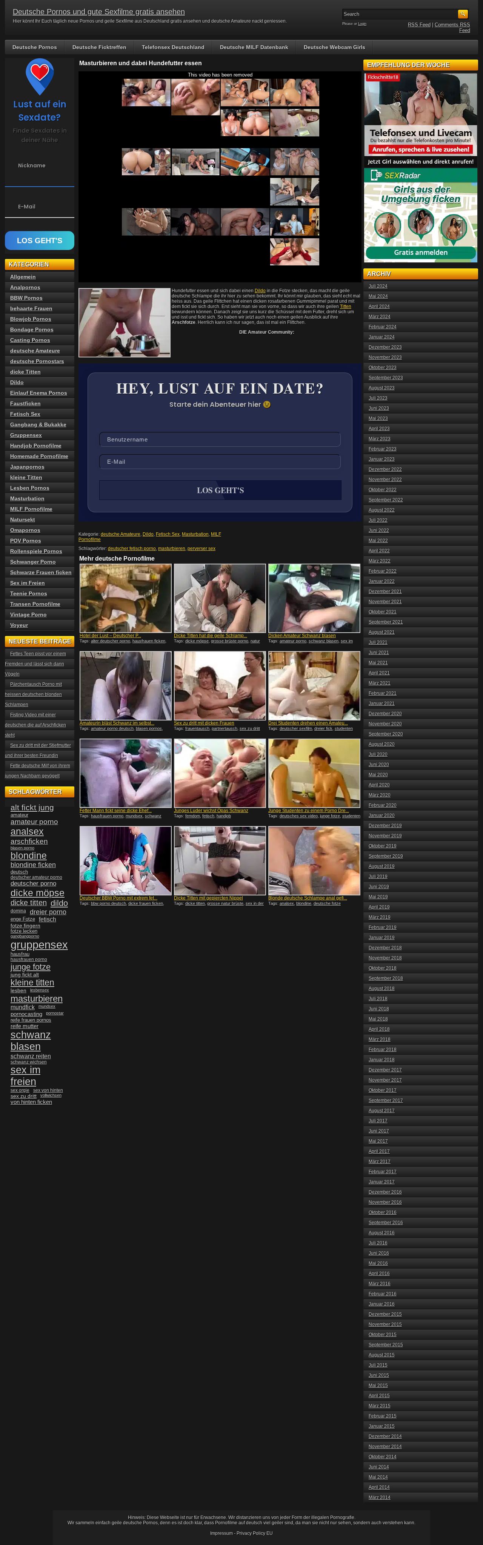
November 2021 (385, 601)
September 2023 (386, 377)
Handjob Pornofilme (36, 446)
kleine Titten (26, 477)
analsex (287, 903)
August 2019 (382, 866)
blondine (303, 903)
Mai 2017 (378, 1141)
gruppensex (39, 944)
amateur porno (293, 641)
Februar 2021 (383, 693)
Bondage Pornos (32, 329)
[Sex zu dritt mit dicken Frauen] (220, 685)
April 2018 (379, 1029)
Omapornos (25, 530)
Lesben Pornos (29, 488)
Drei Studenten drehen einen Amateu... (308, 723)
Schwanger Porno (33, 562)
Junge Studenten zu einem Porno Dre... (308, 810)
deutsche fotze (327, 903)
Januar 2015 (382, 1426)
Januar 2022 (382, 581)
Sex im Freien (27, 583)
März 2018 (380, 1039)
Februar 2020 (383, 805)
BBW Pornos (26, 298)
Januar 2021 (382, 703)
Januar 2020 (382, 815)
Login (362, 24)
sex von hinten (48, 1090)
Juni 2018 (379, 1009)
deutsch (19, 872)
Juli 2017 (378, 1120)
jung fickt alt (25, 975)
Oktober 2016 (383, 1212)
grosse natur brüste (225, 903)
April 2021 (379, 673)
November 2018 (385, 958)
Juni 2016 (379, 1253)
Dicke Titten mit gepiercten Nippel (208, 898)
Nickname (32, 165)
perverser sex (201, 548)
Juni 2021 (379, 652)
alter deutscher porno (110, 641)
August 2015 (382, 1355)
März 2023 (380, 438)
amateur (19, 815)
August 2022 (382, 510)
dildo (59, 903)
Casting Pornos (30, 340)
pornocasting (26, 1014)
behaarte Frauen (31, 308)
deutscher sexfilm (296, 728)
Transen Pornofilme (35, 604)
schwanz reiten (31, 1056)
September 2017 (386, 1100)
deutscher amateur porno (36, 877)
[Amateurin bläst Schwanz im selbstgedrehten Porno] (126, 685)
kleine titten (32, 982)
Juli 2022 (378, 520)
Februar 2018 (383, 1049)
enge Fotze (23, 919)
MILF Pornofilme (31, 509)
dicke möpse (197, 641)
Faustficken (25, 403)
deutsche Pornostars (37, 361)
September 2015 (386, 1344)
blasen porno (22, 848)
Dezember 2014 (385, 1436)
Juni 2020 (379, 764)
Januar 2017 (382, 1182)
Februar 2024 (383, 327)
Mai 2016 (378, 1263)
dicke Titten (25, 372)
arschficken (29, 841)
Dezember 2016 (385, 1192)
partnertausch (224, 728)
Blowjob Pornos (30, 319)
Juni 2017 (379, 1131)
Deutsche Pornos (34, 47)
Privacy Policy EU (255, 1533)
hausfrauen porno (107, 816)
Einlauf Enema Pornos (38, 393)
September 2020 (386, 734)
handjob (224, 816)
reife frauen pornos (31, 1020)
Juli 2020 (378, 754)
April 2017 (379, 1151)
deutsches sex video (299, 816)
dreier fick (323, 728)
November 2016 (385, 1202)
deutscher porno (33, 883)
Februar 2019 (383, 927)
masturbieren (171, 548)
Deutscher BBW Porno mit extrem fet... (118, 898)
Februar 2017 (383, 1171)
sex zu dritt (250, 728)
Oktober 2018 (383, 968)
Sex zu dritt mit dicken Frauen (204, 723)
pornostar (55, 1013)
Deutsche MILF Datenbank (254, 47)
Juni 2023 (379, 408)
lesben (18, 990)
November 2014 (385, 1446)
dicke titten (195, 903)
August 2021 (382, 632)
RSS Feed (419, 25)
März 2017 (380, 1161)
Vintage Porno (28, 615)
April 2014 (379, 1487)
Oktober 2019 (383, 846)
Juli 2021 (378, 642)
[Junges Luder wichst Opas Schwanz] (220, 773)
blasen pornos (149, 728)
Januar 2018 (382, 1059)
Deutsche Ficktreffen (99, 47)
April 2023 (379, 428)
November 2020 (385, 724)
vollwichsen (51, 1095)
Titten (345, 306)
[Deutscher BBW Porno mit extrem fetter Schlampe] (126, 860)
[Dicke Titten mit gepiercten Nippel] (220, 860)
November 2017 (385, 1080)
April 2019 (379, 907)
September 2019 (386, 856)
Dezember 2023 (385, 347)
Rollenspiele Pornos (36, 551)
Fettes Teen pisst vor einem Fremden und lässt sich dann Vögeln (35, 664)
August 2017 (382, 1110)
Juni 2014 (379, 1467)
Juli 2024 (378, 286)
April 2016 (379, 1273)
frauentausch (197, 728)
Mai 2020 (378, 774)
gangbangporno (25, 936)
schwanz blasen (323, 641)
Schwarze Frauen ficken (41, 572)
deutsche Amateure (120, 534)
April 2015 (379, 1395)
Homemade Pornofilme (39, 456)
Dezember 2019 (385, 825)
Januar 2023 (382, 459)
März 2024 (380, 316)
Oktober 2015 (383, 1334)
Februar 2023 (383, 449)
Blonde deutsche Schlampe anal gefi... (307, 898)
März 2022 (380, 561)
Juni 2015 (379, 1375)
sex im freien (25, 1075)
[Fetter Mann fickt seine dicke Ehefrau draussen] (126, 773)
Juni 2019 (379, 886)
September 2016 (386, 1222)
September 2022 (386, 500)
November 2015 (385, 1324)
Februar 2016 (383, 1294)
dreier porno (48, 912)
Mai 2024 (378, 296)
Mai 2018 (378, 1019)
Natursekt (22, 520)
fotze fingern (25, 926)
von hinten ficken (31, 1102)
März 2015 (380, 1406)
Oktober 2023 (383, 367)
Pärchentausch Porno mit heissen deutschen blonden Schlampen (33, 694)
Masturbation (195, 534)
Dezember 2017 (385, 1070)
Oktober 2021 (383, 612)
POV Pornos (25, 541)
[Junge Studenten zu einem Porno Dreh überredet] (314, 773)
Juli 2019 (378, 876)
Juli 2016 (378, 1243)
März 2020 (380, 795)
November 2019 (385, 835)
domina (18, 911)
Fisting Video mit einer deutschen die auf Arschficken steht (35, 725)
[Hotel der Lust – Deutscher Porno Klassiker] (126, 598)
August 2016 (382, 1232)
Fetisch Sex (168, 534)
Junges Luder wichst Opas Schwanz (211, 810)
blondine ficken (33, 865)
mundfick (23, 1007)
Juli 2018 (378, 998)
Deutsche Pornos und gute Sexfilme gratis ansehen (99, 12)
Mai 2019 (378, 897)
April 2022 (379, 550)
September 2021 (386, 622)
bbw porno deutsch (108, 903)
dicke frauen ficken (145, 903)
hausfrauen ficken (148, 641)
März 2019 (380, 917)
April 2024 (379, 306)
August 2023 (382, 388)
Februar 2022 (383, 571)
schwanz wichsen (29, 1062)
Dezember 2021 (385, 591)
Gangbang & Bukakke (38, 425)
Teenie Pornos (28, 593)
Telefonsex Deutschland (173, 47)
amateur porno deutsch (112, 728)
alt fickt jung (32, 807)
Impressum (221, 1533)
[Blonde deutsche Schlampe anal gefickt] (314, 860)
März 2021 (380, 683)
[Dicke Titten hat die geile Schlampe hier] (220, 598)
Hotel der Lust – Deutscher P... (110, 635)
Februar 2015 (383, 1416)
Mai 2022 (378, 540)
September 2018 (386, 978)
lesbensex (39, 990)
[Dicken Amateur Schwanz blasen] (314, 598)
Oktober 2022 (383, 489)
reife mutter (24, 1026)
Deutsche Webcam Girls (334, 47)
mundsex (134, 816)
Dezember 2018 (385, 947)
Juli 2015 (378, 1365)
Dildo (260, 290)
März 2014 (380, 1497)
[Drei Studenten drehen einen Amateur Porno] (314, 685)
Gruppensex (26, 435)
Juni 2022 (379, 530)
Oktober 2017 (383, 1090)
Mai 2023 (378, 418)
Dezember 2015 (385, 1314)
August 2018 (382, 988)
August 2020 (382, 744)
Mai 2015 (378, 1385)
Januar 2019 (382, 937)
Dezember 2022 (385, 469)
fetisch (208, 816)
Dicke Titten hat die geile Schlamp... (210, 635)
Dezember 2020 (385, 713)
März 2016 (380, 1283)
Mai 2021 (378, 662)
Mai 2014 (378, 1477)
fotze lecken (24, 931)
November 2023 (385, 357)
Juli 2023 (378, 398)
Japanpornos (27, 467)
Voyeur (19, 625)
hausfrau (20, 954)
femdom (192, 816)
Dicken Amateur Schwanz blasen (302, 635)
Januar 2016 (382, 1304)
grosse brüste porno (229, 641)
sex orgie (20, 1090)
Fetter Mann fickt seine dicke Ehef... (116, 810)
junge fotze (330, 816)
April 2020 (379, 785)
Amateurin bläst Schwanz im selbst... (117, 723)
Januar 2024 (382, 337)
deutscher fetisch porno (132, 548)
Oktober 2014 (383, 1456)
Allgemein (23, 277)
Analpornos (25, 287)
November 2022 (385, 479)
